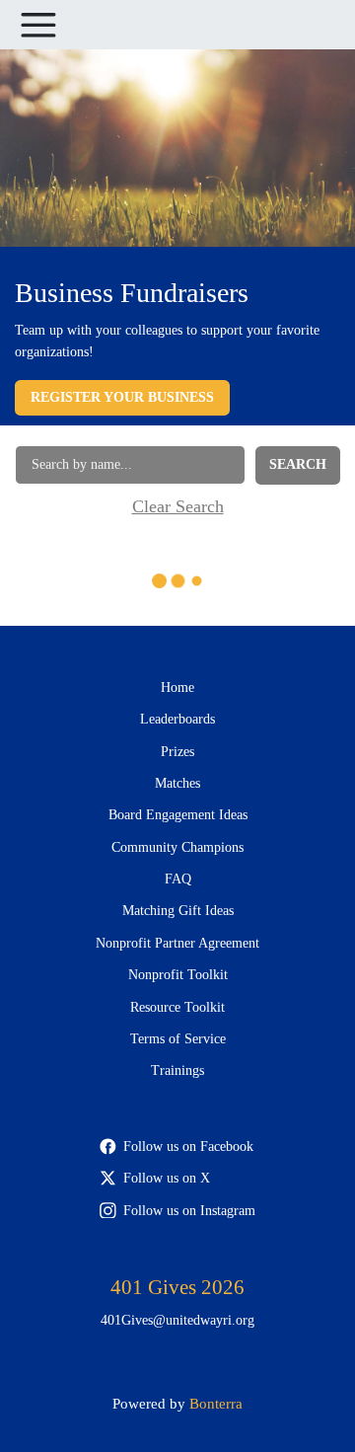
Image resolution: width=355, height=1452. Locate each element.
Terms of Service (178, 1039)
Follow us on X (166, 1178)
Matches (177, 783)
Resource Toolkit (177, 1007)
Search (297, 464)
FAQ (178, 879)
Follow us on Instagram (189, 1210)
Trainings (177, 1070)
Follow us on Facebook (188, 1146)
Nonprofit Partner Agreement (177, 943)
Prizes (177, 751)
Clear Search (178, 506)
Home (177, 687)
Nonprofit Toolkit (178, 974)
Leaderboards (177, 719)
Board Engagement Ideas (178, 814)
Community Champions (177, 847)
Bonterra (216, 1403)
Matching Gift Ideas (178, 910)
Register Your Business (122, 397)
